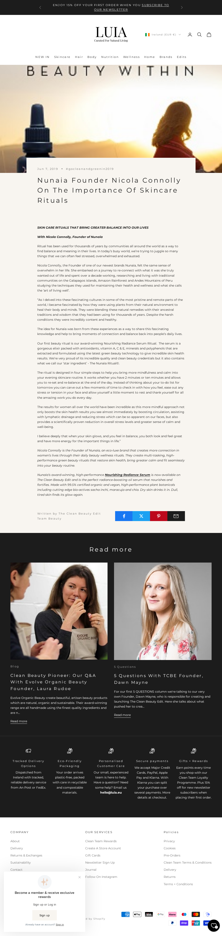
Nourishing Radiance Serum (127, 475)
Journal (90, 870)
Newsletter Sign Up (100, 862)
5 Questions (125, 666)
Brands (166, 57)
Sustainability (20, 862)
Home (149, 57)
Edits (182, 57)
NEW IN (42, 57)
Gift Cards (92, 855)
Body (92, 57)
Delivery (16, 848)
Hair (79, 57)
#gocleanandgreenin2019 (90, 169)
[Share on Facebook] (123, 516)
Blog (14, 666)
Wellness (131, 57)
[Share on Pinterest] (158, 516)
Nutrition (110, 57)
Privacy (169, 841)
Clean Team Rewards (101, 841)
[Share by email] (176, 516)
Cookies (170, 848)
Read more (18, 721)
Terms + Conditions (178, 884)
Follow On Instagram (101, 877)
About (15, 841)
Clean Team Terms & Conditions (188, 862)
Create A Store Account (103, 848)
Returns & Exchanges (26, 855)
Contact (16, 870)
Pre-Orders (172, 855)
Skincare (62, 57)
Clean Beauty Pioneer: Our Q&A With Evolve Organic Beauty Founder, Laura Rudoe (53, 682)
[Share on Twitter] (141, 516)
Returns (170, 877)
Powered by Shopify (89, 918)
